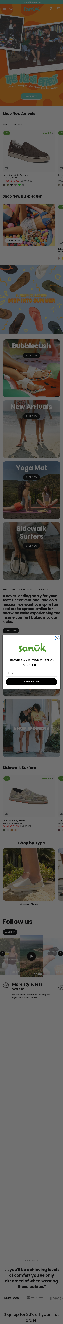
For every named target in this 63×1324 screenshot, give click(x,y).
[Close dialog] (57, 638)
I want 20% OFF (31, 682)
